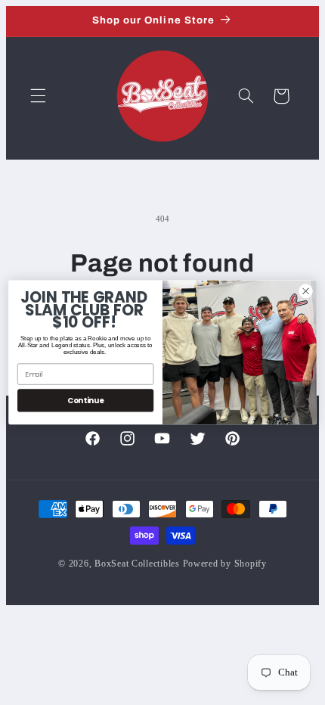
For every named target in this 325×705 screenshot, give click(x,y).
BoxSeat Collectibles (137, 563)
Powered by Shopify (225, 563)
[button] (37, 96)
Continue (85, 400)
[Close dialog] (306, 291)
